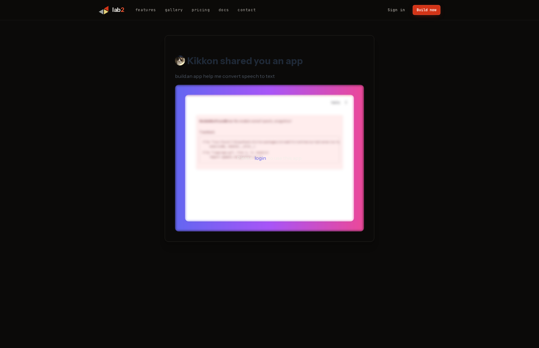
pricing (201, 9)
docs (224, 9)
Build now (426, 9)
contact (247, 9)
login (260, 158)
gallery (174, 9)
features (145, 9)
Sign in (396, 9)
